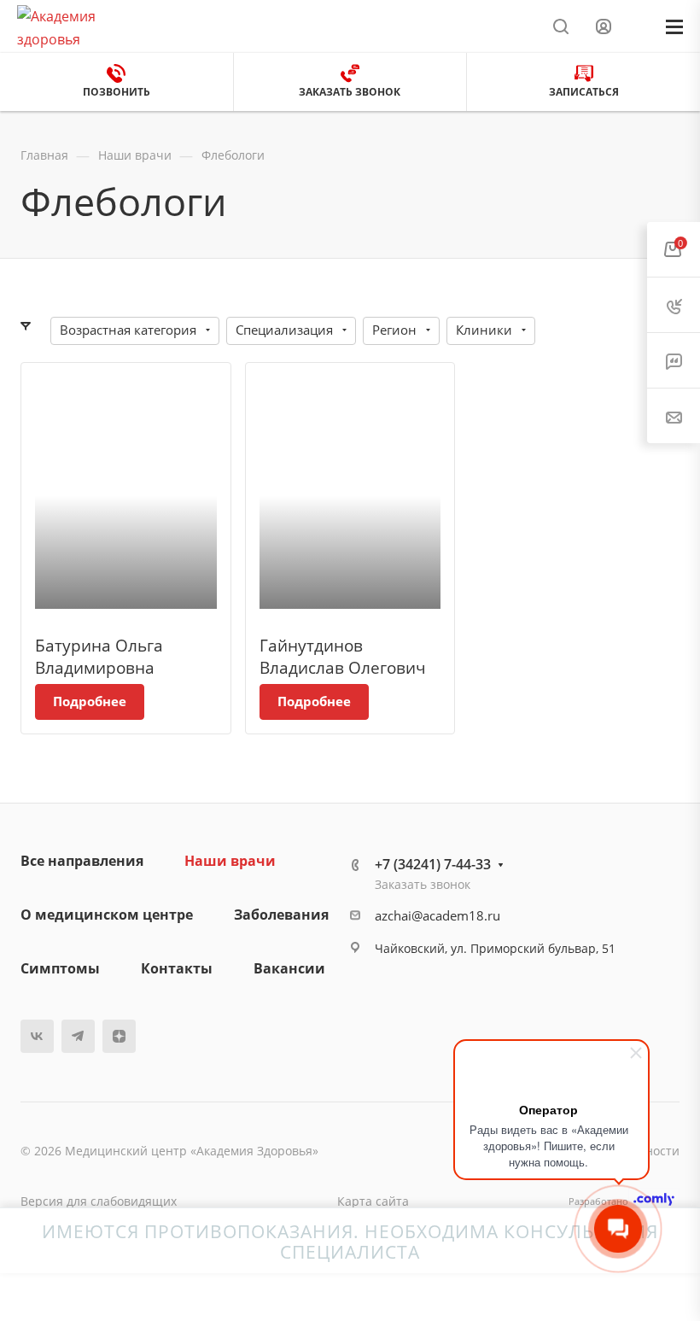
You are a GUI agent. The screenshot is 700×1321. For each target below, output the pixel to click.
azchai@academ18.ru (437, 915)
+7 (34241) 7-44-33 (433, 864)
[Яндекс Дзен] (119, 1036)
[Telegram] (78, 1036)
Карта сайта (373, 1201)
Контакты (177, 968)
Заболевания (281, 914)
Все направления (81, 860)
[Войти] (603, 27)
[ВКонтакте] (37, 1036)
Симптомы (60, 968)
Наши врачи (230, 860)
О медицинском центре (106, 914)
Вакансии (289, 968)
